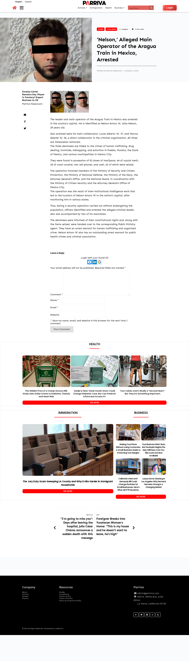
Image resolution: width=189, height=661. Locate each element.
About (24, 591)
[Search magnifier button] (151, 8)
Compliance (64, 593)
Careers (25, 595)
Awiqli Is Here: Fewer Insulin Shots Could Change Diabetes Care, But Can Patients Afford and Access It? (94, 394)
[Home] (14, 8)
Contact (25, 593)
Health (108, 8)
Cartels (100, 29)
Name (54, 300)
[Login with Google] (99, 262)
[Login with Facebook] (89, 262)
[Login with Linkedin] (94, 262)
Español (28, 2)
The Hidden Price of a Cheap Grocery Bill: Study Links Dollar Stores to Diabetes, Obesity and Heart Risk (46, 394)
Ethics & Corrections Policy (70, 600)
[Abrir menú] (21, 8)
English (18, 2)
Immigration (96, 8)
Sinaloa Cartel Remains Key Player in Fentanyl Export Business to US (33, 95)
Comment (56, 294)
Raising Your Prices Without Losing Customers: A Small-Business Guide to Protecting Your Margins (128, 448)
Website (54, 314)
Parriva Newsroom (114, 71)
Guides (62, 591)
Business (119, 8)
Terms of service (66, 597)
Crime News (111, 29)
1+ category (123, 29)
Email (54, 307)
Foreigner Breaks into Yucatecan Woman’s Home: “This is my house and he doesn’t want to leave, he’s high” (112, 526)
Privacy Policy (65, 595)
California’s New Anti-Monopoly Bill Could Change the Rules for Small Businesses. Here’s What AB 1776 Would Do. (128, 484)
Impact (25, 597)
